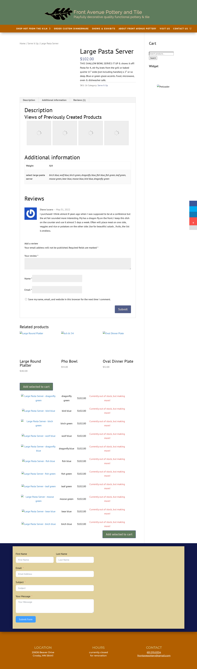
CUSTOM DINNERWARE (163, 79)
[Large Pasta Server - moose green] (38, 500)
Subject (20, 582)
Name (28, 278)
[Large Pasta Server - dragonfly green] (38, 400)
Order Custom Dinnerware (71, 29)
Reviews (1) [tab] (79, 100)
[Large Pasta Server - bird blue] (38, 410)
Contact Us (180, 29)
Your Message (23, 596)
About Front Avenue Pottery (137, 29)
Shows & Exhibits (103, 29)
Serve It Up (33, 43)
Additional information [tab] (54, 100)
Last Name (61, 553)
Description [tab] (29, 100)
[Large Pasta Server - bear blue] (38, 511)
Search (153, 58)
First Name (21, 553)
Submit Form (25, 619)
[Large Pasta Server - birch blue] (39, 524)
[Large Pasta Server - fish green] (39, 473)
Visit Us (165, 29)
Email (28, 289)
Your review (31, 255)
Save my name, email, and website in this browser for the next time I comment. (69, 299)
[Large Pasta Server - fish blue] (38, 461)
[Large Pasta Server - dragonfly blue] (38, 450)
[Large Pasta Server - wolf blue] (38, 435)
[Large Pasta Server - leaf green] (39, 486)
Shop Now (163, 85)
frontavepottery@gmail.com (154, 655)
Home (23, 43)
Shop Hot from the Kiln (32, 29)
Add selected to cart (36, 387)
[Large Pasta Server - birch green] (38, 425)
